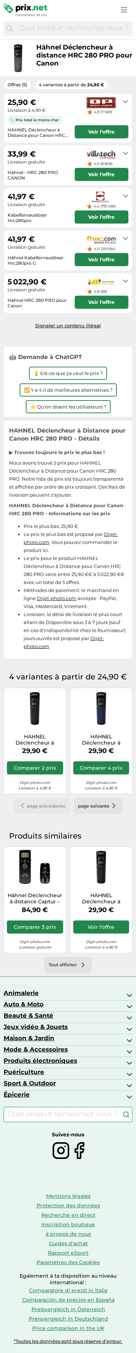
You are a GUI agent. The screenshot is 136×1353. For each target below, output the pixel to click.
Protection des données (68, 1205)
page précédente (46, 806)
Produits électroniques (40, 1060)
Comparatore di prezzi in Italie (68, 1290)
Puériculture (24, 1072)
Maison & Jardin (29, 1038)
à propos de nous (68, 1234)
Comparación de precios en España (68, 1300)
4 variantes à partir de (71, 84)
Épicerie (17, 1094)
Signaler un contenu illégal (68, 325)
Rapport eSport (68, 1253)
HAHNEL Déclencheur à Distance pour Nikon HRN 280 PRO (35, 740)
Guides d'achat (68, 1243)
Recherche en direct (68, 1215)
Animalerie (21, 993)
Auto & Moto (24, 1004)
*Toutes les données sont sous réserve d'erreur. (68, 1341)
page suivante (94, 806)
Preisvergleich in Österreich (68, 1309)
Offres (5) (17, 84)
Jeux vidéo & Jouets (36, 1026)
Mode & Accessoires (36, 1049)
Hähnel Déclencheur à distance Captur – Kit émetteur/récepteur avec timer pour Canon (35, 898)
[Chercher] (9, 28)
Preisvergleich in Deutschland (68, 1318)
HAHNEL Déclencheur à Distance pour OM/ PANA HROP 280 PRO (101, 740)
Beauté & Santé (28, 1015)
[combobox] (73, 28)
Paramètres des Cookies (68, 1262)
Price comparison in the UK (68, 1328)
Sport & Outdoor (30, 1083)
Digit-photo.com (57, 598)
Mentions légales (68, 1196)
